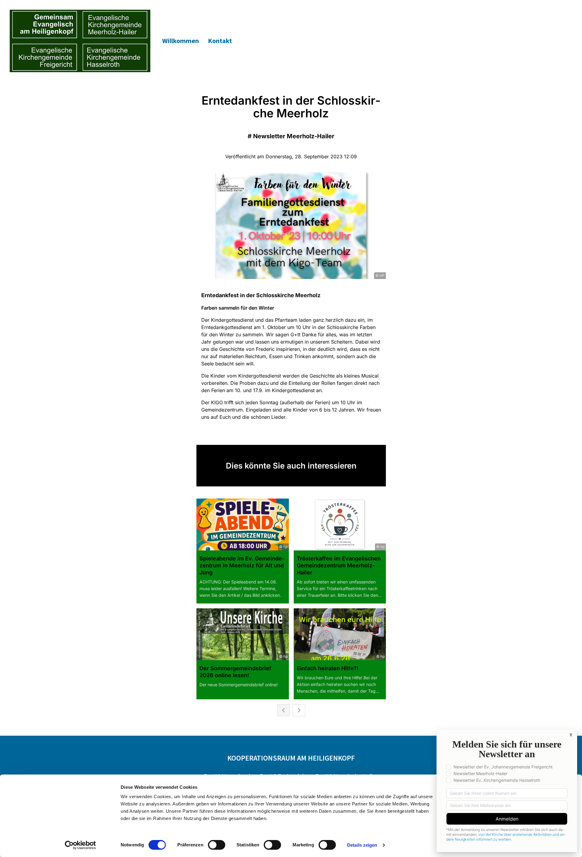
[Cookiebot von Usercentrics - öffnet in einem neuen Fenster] (80, 845)
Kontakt (220, 40)
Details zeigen (362, 845)
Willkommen (180, 40)
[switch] (216, 845)
